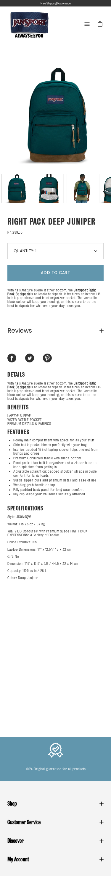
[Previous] (7, 115)
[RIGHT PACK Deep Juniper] (16, 188)
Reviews (19, 330)
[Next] (104, 115)
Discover (15, 840)
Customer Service (24, 822)
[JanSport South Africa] (29, 24)
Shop (12, 803)
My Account (18, 859)
